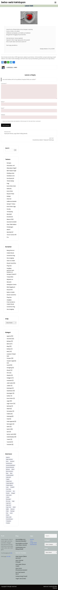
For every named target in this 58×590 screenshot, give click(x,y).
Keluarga (9, 388)
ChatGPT (12, 487)
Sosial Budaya (10, 437)
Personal (12, 509)
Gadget (9, 378)
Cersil (8, 365)
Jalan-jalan (10, 383)
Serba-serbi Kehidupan (13, 2)
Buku (8, 351)
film (14, 491)
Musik (8, 408)
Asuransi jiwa (9, 463)
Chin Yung (8, 489)
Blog (8, 346)
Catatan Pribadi (11, 354)
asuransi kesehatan (10, 465)
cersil (7, 487)
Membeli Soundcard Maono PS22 (10, 216)
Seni (8, 432)
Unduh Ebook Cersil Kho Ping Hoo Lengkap (11, 255)
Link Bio (8, 556)
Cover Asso (8, 491)
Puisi (8, 419)
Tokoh (8, 439)
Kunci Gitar (10, 398)
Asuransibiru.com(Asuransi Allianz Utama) (22, 544)
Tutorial (9, 442)
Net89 (7, 509)
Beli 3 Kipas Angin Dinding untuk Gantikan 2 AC (11, 173)
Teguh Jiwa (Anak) (21, 578)
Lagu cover (8, 507)
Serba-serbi (10, 434)
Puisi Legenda (10, 421)
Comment (4, 83)
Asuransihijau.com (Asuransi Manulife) (21, 540)
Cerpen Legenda (11, 361)
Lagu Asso (8, 503)
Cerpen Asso (9, 481)
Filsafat (9, 375)
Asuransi (9, 338)
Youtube (9, 444)
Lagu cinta (8, 505)
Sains (8, 426)
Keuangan (9, 393)
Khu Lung (8, 501)
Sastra (8, 429)
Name (3, 101)
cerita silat (8, 477)
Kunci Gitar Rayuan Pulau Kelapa (10, 193)
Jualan (8, 385)
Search (7, 148)
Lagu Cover (10, 403)
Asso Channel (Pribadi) (19, 561)
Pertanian (9, 411)
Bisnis (8, 344)
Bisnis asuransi (9, 471)
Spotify (32, 539)
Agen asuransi (9, 459)
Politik (8, 414)
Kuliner (8, 396)
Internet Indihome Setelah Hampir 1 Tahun (11, 201)
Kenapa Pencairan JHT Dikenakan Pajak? (11, 165)
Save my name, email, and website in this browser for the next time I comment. (22, 121)
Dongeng (9, 368)
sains (11, 513)
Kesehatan (10, 391)
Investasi (9, 380)
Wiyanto (9, 279)
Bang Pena (10, 250)
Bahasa (9, 341)
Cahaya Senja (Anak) (21, 576)
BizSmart (46, 586)
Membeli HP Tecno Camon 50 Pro (11, 234)
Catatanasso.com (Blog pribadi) (21, 548)
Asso (7, 461)
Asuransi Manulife (10, 467)
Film (8, 373)
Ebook (8, 370)
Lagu (8, 401)
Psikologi (9, 416)
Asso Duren (19, 568)
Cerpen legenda (9, 483)
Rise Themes (55, 587)
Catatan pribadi (9, 475)
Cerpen (9, 358)
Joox (31, 541)
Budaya (9, 349)
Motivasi (9, 406)
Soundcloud (33, 544)
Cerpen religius (9, 485)
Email (2, 108)
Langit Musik (33, 543)
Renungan (9, 424)
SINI (11, 553)
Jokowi (7, 497)
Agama (9, 336)
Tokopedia (8, 521)
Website (3, 114)
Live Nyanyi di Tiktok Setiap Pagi (10, 181)
